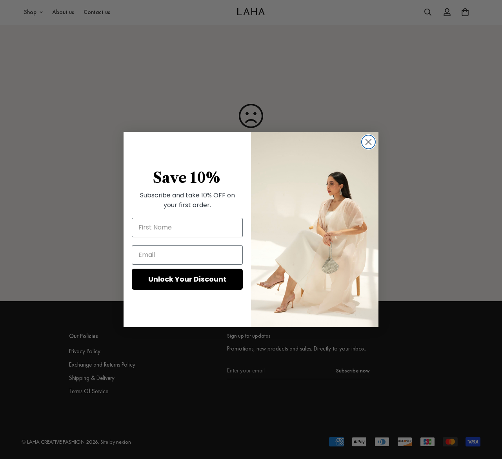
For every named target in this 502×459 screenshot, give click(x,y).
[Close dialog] (368, 142)
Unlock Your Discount (187, 279)
